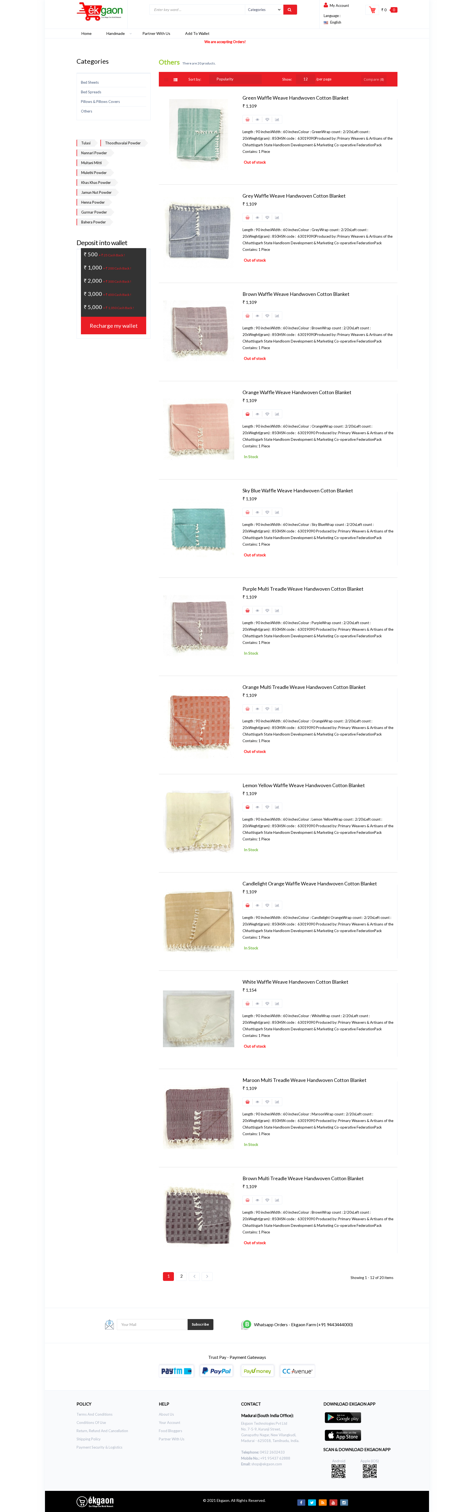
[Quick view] (258, 119)
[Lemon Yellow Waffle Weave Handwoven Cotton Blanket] (198, 822)
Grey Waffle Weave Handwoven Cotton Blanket (294, 195)
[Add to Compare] (277, 119)
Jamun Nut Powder (96, 192)
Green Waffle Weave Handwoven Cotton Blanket (295, 97)
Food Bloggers (170, 1431)
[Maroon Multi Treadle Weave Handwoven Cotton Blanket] (198, 1117)
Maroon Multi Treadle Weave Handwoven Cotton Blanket (304, 1080)
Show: (287, 79)
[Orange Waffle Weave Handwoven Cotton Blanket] (198, 429)
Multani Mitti (91, 163)
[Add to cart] (248, 414)
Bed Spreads (91, 92)
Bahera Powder (93, 222)
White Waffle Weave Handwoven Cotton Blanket (295, 981)
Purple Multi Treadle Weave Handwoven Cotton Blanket (302, 588)
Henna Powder (93, 202)
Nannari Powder (94, 153)
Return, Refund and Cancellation (102, 1431)
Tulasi (86, 143)
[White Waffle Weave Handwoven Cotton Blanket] (198, 1018)
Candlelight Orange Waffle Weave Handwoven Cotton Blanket (309, 883)
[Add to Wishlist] (267, 119)
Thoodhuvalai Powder (123, 143)
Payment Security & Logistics (99, 1447)
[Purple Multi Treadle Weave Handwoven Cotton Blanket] (198, 625)
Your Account (169, 1422)
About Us (166, 1414)
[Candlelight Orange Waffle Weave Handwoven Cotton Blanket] (198, 920)
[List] (176, 80)
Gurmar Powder (94, 212)
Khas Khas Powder (96, 182)
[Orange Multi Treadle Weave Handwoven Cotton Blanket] (198, 724)
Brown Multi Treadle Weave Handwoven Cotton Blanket (303, 1178)
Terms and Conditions (94, 1414)
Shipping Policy (89, 1439)
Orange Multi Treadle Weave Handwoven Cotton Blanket (304, 687)
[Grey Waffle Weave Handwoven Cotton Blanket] (198, 232)
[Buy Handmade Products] (100, 11)
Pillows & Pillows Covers (100, 101)
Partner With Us (171, 1439)
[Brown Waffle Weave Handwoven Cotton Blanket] (198, 331)
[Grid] (169, 80)
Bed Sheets (90, 82)
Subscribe (200, 1324)
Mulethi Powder (94, 172)
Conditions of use (91, 1422)
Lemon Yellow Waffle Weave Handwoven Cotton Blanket (303, 785)
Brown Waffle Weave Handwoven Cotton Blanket (295, 294)
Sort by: (194, 79)
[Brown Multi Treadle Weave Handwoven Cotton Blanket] (198, 1215)
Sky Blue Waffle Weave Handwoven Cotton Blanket (297, 490)
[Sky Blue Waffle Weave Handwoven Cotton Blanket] (198, 527)
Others (86, 111)
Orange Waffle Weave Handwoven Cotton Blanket (296, 392)
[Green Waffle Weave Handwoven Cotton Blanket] (198, 134)
